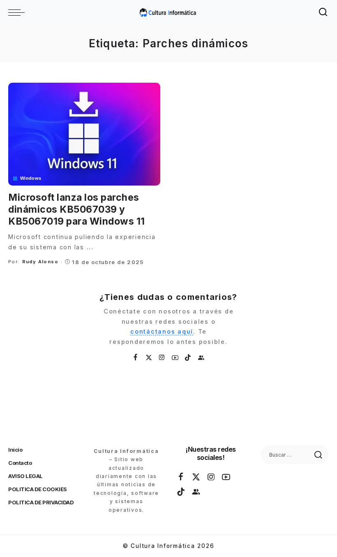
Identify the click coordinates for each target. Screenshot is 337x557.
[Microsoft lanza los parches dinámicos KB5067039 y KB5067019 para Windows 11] (84, 134)
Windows (31, 178)
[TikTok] (188, 357)
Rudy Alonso (40, 262)
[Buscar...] (323, 12)
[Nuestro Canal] (201, 357)
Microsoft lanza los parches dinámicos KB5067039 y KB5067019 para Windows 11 (76, 209)
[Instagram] (162, 357)
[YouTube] (175, 357)
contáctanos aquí (161, 331)
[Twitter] (149, 357)
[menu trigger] (18, 12)
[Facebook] (136, 357)
